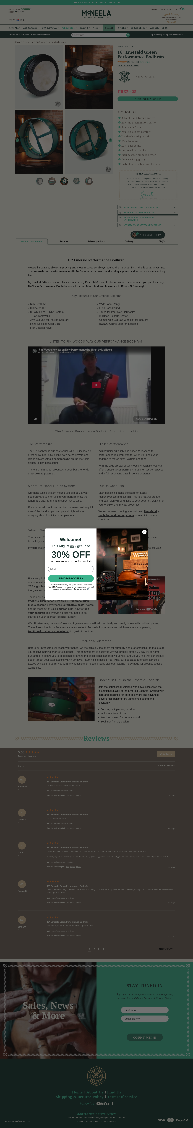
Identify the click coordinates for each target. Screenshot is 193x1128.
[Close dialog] (144, 532)
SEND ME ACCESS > (71, 578)
